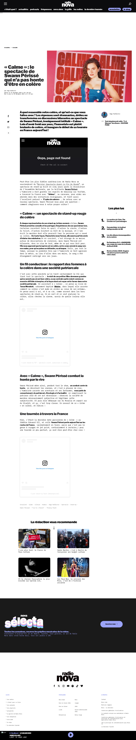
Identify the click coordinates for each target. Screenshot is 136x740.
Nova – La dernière (107, 707)
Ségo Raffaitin (54, 504)
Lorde (60, 709)
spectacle (65, 504)
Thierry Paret (51, 508)
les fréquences (11, 716)
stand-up (73, 504)
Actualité (23, 504)
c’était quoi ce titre (14, 702)
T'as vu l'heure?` (38, 508)
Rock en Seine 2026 (64, 703)
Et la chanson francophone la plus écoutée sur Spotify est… (34, 580)
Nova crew (104, 702)
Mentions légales (106, 705)
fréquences (46, 9)
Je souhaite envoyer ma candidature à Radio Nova (115, 714)
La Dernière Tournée (107, 726)
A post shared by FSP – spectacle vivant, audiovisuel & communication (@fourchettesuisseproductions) (59, 363)
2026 (76, 706)
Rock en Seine (63, 706)
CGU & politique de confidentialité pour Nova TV (115, 723)
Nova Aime (62, 699)
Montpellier (62, 715)
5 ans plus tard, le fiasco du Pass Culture (32, 551)
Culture (37, 504)
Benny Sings (78, 715)
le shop (127, 9)
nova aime (58, 9)
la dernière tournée (93, 9)
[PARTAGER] (11, 121)
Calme (31, 504)
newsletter (114, 9)
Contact (103, 699)
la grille (68, 9)
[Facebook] (11, 116)
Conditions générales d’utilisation (112, 710)
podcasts (34, 9)
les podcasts (11, 705)
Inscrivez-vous (110, 624)
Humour (44, 504)
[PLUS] (11, 133)
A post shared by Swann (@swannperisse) (45, 494)
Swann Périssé (25, 508)
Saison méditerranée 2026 (81, 710)
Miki (76, 699)
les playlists (11, 708)
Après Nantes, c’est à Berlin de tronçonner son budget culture (72, 551)
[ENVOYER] (11, 127)
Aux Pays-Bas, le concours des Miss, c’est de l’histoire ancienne (71, 581)
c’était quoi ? (10, 9)
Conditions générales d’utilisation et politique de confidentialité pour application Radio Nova (113, 719)
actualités (23, 9)
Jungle (77, 703)
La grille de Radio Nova (14, 714)
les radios (78, 9)
